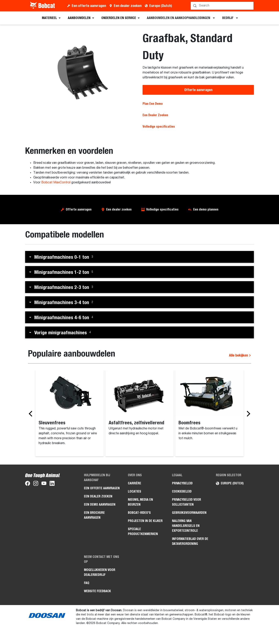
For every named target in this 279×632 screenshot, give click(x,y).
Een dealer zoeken (128, 5)
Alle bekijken (239, 355)
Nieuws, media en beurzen (140, 502)
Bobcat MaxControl (55, 182)
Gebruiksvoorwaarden (189, 513)
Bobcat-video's (139, 513)
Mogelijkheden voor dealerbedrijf (99, 572)
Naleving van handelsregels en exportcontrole (186, 526)
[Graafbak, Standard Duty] (80, 72)
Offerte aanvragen (198, 90)
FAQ (86, 583)
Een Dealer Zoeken (155, 115)
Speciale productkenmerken (143, 531)
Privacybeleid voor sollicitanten (186, 502)
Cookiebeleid (182, 491)
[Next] (247, 413)
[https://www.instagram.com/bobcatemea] (35, 484)
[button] (139, 257)
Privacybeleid (182, 483)
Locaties (134, 491)
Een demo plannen (205, 209)
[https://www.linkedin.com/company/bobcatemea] (52, 484)
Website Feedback (97, 591)
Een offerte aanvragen (89, 5)
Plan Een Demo (153, 104)
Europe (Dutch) (160, 5)
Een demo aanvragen (99, 504)
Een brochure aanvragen (94, 515)
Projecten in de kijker (145, 521)
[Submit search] (250, 5)
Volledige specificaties (162, 209)
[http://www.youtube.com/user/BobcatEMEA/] (43, 484)
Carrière (134, 483)
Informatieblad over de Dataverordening (190, 541)
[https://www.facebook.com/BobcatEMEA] (27, 484)
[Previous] (32, 413)
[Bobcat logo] (42, 6)
